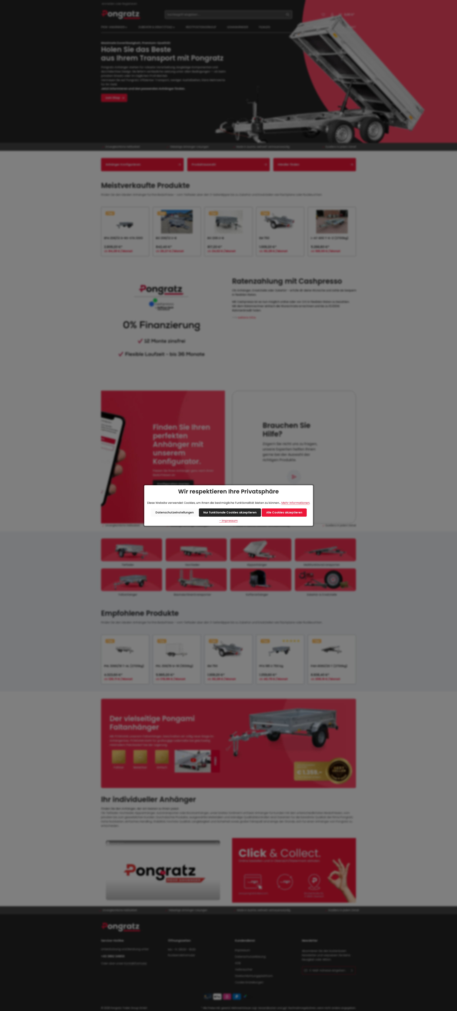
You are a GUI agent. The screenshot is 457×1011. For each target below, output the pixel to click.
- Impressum (228, 521)
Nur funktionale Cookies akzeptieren (230, 512)
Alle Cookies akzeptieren (284, 512)
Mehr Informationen (295, 503)
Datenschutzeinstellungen (174, 512)
